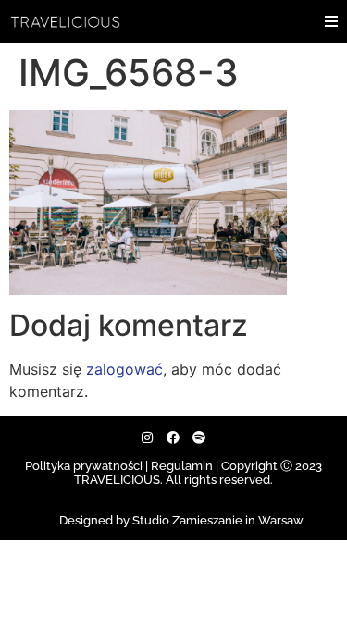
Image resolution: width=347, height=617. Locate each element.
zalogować (124, 369)
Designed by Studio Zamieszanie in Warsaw (181, 520)
